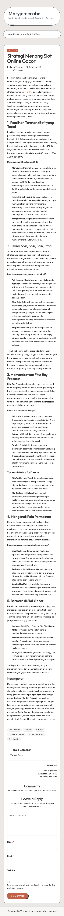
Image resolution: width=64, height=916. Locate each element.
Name (10, 842)
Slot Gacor (28, 730)
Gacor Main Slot (14, 730)
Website (11, 870)
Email (10, 856)
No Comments (17, 70)
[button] (16, 755)
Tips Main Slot (14, 739)
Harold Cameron (20, 750)
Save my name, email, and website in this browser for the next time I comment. (31, 886)
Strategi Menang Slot (36, 734)
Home (9, 34)
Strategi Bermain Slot (16, 734)
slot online (27, 92)
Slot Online (12, 50)
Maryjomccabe (24, 13)
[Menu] (11, 24)
